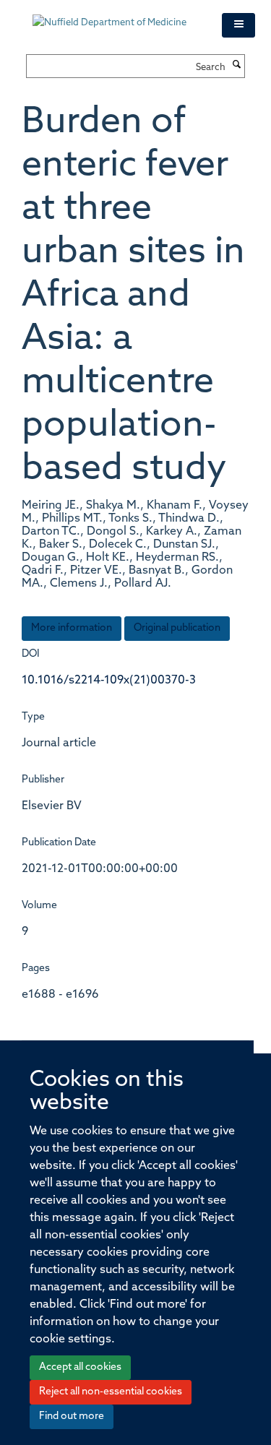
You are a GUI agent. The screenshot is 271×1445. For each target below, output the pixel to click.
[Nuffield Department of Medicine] (116, 16)
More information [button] (71, 628)
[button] (238, 25)
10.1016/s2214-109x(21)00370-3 (109, 680)
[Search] (237, 66)
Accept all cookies (80, 1367)
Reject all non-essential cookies (110, 1391)
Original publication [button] (177, 628)
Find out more (71, 1416)
